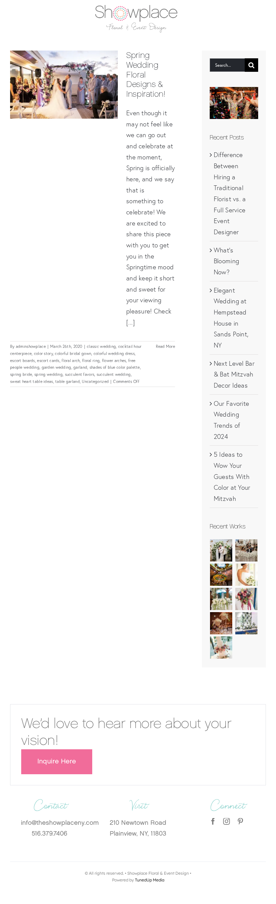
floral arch (71, 360)
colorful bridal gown (73, 353)
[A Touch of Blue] (246, 623)
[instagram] (226, 821)
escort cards (48, 360)
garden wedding (56, 367)
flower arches (114, 360)
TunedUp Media (149, 879)
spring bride (21, 374)
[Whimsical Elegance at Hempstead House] (246, 550)
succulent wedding (114, 374)
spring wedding (48, 374)
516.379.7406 (49, 834)
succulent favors (80, 374)
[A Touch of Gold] (221, 550)
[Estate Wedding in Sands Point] (221, 575)
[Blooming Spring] (221, 647)
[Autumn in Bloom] (246, 599)
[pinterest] (240, 821)
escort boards (22, 360)
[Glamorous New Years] (221, 623)
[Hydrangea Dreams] (221, 599)
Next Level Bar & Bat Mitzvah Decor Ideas (234, 374)
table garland (67, 381)
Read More (165, 346)
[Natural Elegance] (246, 575)
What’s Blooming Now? (226, 261)
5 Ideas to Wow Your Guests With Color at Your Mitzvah (232, 476)
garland (80, 367)
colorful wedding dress (114, 353)
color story (43, 353)
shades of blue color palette (115, 367)
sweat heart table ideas (31, 381)
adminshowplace (31, 346)
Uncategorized (95, 381)
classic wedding (101, 346)
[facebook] (213, 821)
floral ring (91, 360)
